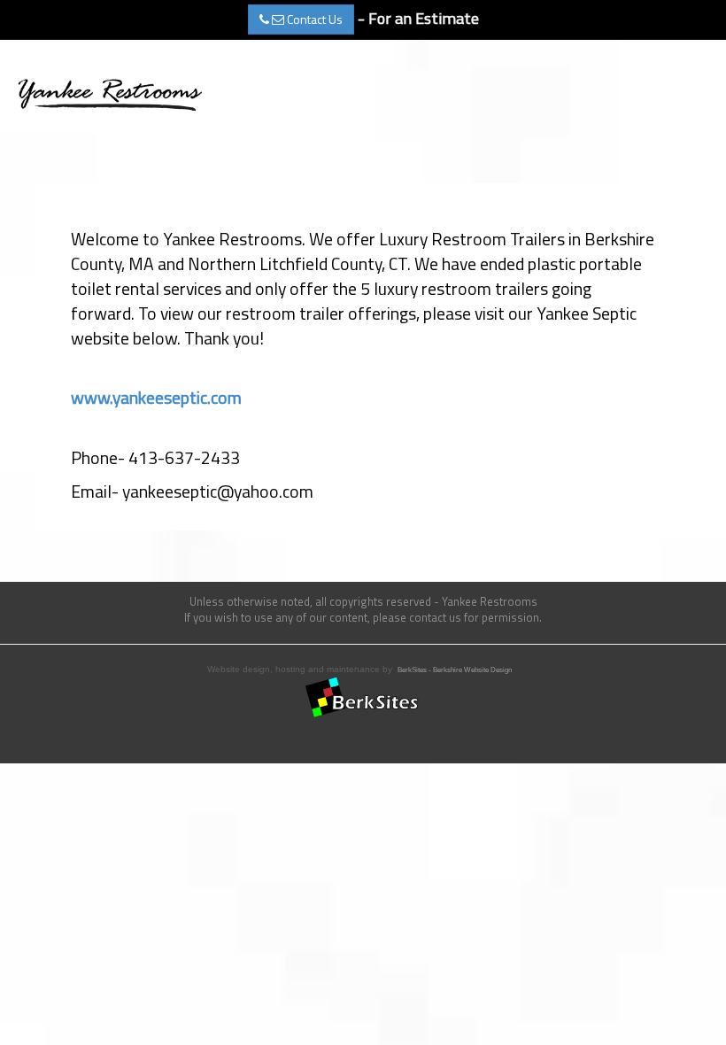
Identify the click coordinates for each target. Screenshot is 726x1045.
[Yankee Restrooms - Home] (109, 93)
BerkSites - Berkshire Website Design (455, 670)
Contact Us (313, 19)
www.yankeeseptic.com (156, 397)
